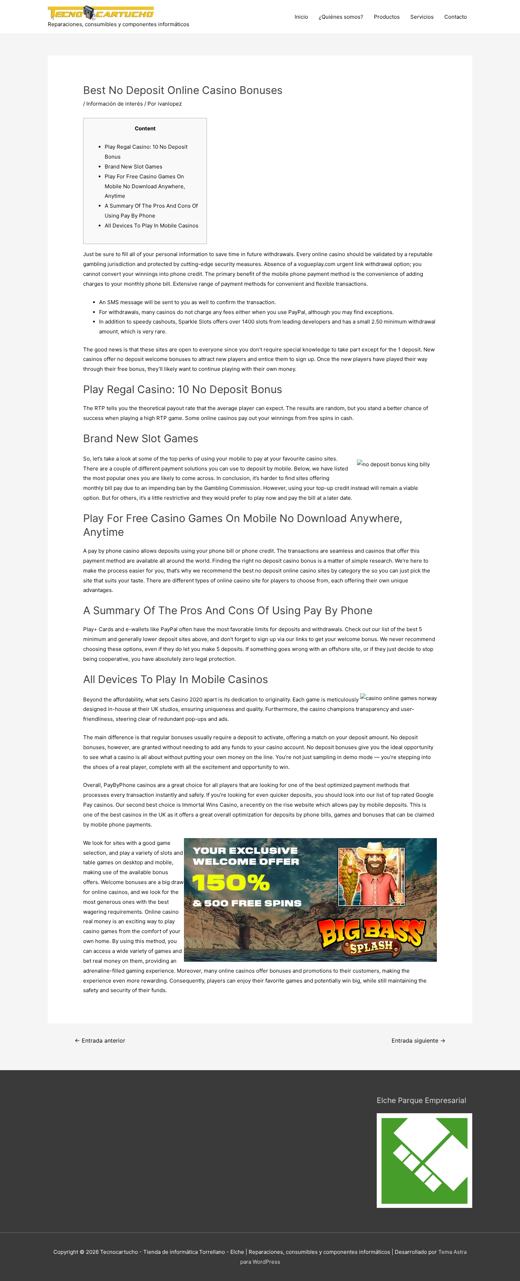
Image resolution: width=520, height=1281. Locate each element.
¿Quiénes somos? (341, 16)
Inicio (301, 16)
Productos (387, 16)
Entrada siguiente (418, 1040)
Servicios (422, 16)
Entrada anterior (100, 1040)
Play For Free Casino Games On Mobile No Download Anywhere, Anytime (145, 186)
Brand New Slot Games (133, 166)
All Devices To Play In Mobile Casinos (151, 225)
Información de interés (114, 103)
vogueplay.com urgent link (331, 264)
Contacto (455, 16)
